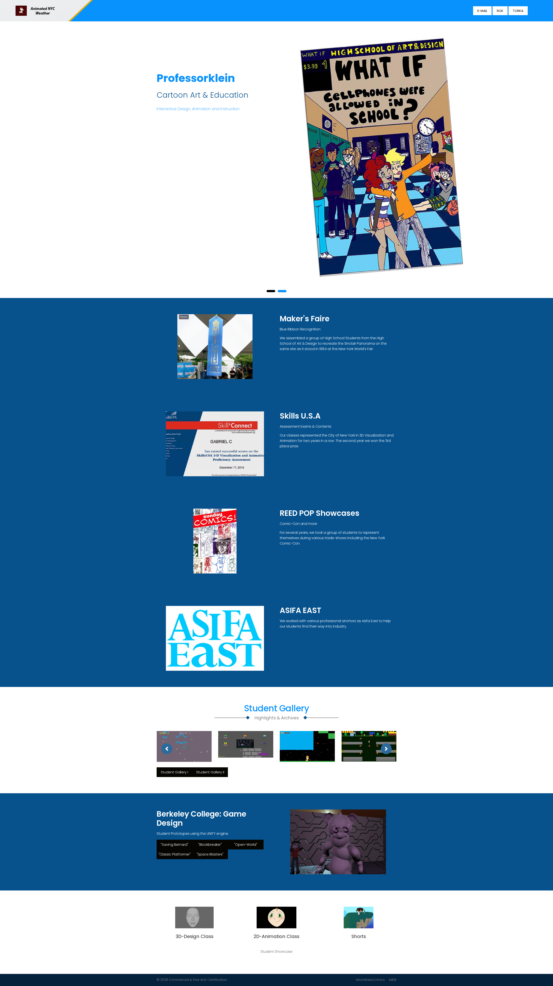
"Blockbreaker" (210, 844)
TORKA (518, 10)
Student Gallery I (174, 772)
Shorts (358, 936)
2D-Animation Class (276, 936)
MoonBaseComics (370, 980)
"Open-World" (245, 844)
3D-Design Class (194, 936)
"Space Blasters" (210, 854)
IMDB (392, 980)
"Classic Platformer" (174, 854)
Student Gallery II (210, 772)
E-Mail (482, 10)
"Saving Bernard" (174, 844)
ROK (500, 10)
